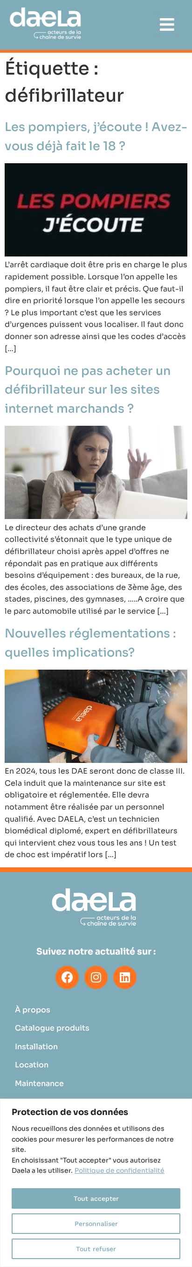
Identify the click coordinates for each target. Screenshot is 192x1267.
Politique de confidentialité (120, 1170)
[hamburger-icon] (166, 25)
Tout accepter (96, 1198)
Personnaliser (96, 1223)
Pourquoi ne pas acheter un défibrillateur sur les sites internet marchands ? (88, 389)
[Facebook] (67, 977)
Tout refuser (96, 1249)
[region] (96, 1183)
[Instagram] (96, 977)
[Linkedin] (125, 977)
